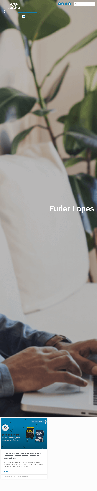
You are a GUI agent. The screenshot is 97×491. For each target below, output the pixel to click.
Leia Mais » (7, 471)
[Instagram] (62, 3)
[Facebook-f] (69, 3)
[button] (23, 16)
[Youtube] (59, 3)
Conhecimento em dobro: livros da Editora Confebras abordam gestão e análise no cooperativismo (22, 455)
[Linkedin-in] (66, 3)
